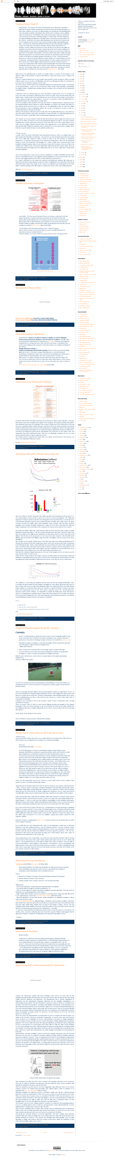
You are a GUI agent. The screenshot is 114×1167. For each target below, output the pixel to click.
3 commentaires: (43, 852)
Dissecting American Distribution (30, 860)
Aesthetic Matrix (83, 56)
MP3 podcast (34, 864)
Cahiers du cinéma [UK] (85, 179)
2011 (81, 90)
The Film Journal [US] (84, 366)
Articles (82, 63)
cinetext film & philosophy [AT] (87, 324)
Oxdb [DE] (82, 356)
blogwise (81, 463)
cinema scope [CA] (84, 318)
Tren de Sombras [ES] (84, 254)
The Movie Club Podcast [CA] (86, 292)
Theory (81, 459)
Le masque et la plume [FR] (86, 265)
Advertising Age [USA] (85, 378)
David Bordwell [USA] (84, 330)
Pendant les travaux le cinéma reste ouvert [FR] (86, 271)
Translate (89, 42)
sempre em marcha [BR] (85, 250)
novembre (83, 96)
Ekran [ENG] (82, 334)
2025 (81, 76)
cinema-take (82, 224)
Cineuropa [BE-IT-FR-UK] (86, 326)
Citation (21, 174)
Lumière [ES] (82, 248)
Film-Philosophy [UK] (84, 342)
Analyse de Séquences (85, 222)
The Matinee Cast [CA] (85, 290)
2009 (81, 157)
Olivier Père (82, 232)
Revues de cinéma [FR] (85, 209)
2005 (81, 166)
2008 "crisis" (41, 820)
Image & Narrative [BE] (85, 344)
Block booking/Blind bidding (24, 901)
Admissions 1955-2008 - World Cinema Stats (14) (37, 454)
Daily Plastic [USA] (84, 301)
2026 (81, 74)
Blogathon (82, 475)
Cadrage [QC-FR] (83, 177)
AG (80, 479)
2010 (81, 92)
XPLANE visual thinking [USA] (87, 394)
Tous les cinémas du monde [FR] (87, 274)
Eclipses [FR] (82, 187)
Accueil (45, 1132)
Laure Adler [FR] (83, 269)
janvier (83, 154)
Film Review (82, 451)
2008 (81, 159)
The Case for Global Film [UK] (87, 364)
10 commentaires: (43, 277)
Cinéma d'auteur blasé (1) (27, 24)
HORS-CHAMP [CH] (84, 189)
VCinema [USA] (83, 303)
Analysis (81, 443)
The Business (19, 864)
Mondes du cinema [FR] (85, 203)
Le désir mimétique (31, 1090)
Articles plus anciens (68, 1132)
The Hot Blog (38, 746)
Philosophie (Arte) (83, 386)
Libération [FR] (83, 199)
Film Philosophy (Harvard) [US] (87, 338)
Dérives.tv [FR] (83, 185)
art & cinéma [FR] (83, 175)
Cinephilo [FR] (82, 280)
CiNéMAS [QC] (83, 183)
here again (51, 341)
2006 (81, 164)
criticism (25, 174)
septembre (84, 101)
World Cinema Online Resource (87, 54)
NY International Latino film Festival (45, 271)
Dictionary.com (65, 640)
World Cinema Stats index (26, 614)
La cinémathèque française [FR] (87, 282)
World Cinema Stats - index (86, 52)
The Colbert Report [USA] (85, 390)
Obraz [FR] (82, 412)
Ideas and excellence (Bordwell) (30, 334)
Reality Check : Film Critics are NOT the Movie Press (39, 733)
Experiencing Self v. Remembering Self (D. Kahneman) (40, 965)
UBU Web (81, 416)
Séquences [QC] (83, 211)
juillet (82, 105)
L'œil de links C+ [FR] (84, 384)
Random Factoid (83, 455)
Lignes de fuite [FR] (84, 201)
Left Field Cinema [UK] (85, 296)
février (83, 152)
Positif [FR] (82, 207)
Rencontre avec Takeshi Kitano (24, 318)
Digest (81, 471)
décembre (83, 94)
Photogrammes (83, 485)
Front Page (82, 48)
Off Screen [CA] (83, 354)
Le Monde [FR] (83, 195)
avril (82, 112)
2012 (81, 88)
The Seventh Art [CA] (84, 286)
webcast (35, 922)
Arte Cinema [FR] (83, 278)
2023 (81, 81)
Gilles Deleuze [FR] (84, 261)
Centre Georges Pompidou (23, 320)
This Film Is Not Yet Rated (43, 895)
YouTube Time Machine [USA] (86, 418)
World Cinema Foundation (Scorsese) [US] (85, 371)
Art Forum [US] (83, 314)
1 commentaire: (41, 446)
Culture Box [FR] (83, 276)
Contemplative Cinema (85, 469)
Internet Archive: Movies (85, 403)
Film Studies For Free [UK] (86, 340)
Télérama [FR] (82, 213)
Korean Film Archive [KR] (85, 405)
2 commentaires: (44, 371)
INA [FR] (81, 382)
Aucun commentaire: (44, 323)
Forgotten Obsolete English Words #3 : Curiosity (37, 628)
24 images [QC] (83, 173)
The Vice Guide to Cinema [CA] (87, 294)
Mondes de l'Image (84, 228)
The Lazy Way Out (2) (28, 169)
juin (82, 108)
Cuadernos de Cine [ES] (85, 239)
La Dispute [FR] (83, 267)
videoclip (26, 325)
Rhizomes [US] (83, 358)
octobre (83, 99)
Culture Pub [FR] (83, 380)
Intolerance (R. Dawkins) (27, 931)
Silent (80, 487)
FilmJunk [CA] (82, 288)
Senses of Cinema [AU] (85, 362)
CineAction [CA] (83, 316)
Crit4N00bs (26, 279)
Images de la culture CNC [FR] (87, 193)
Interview (21, 325)
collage (81, 457)
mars (82, 115)
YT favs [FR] (82, 420)
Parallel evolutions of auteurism (30, 183)
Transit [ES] (82, 252)
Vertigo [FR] (82, 215)
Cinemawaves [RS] (84, 322)
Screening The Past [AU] (85, 360)
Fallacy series (26, 956)
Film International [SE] (85, 336)
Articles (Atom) (27, 1135)
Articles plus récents (21, 1132)
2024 (81, 78)
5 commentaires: (45, 173)
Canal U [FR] (82, 284)
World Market (22, 619)
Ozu (80, 483)
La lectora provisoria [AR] (85, 246)
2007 (81, 162)
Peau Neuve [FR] (83, 205)
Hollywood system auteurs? (28, 442)
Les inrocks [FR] (83, 197)
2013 (81, 85)
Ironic (80, 439)
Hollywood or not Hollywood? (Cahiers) (33, 382)
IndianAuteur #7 (53, 69)
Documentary (82, 473)
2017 (81, 83)
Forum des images (84, 226)
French (81, 433)
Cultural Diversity (29, 724)
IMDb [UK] (82, 346)
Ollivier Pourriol (83, 230)
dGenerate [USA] (83, 332)
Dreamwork (82, 481)
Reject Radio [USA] (84, 307)
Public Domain (51, 1150)
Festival (81, 453)
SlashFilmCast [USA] (84, 305)
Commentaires (84, 66)
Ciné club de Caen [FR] (85, 181)
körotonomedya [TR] (84, 352)
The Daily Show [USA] (84, 392)
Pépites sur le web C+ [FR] (86, 414)
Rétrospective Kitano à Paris (28, 288)
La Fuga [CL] (82, 244)
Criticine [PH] (82, 328)
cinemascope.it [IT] (84, 320)
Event (80, 445)
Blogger (63, 1154)
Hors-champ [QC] (83, 191)
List (26, 447)
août (82, 103)
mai (82, 110)
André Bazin (82, 477)
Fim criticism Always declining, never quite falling (33, 364)
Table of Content (83, 50)
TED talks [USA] (83, 388)
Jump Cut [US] (82, 350)
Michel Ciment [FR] (84, 263)
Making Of (82, 407)
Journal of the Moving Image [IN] (87, 348)
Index (80, 489)
